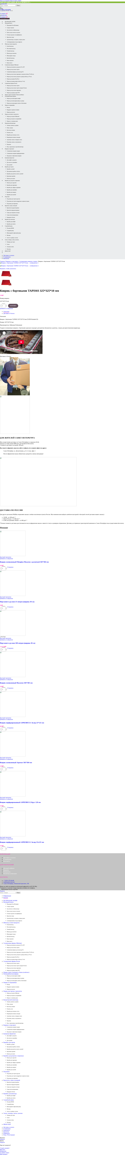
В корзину (13, 305)
